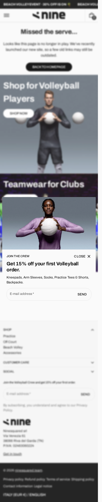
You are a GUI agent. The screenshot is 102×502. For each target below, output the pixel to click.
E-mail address (21, 294)
